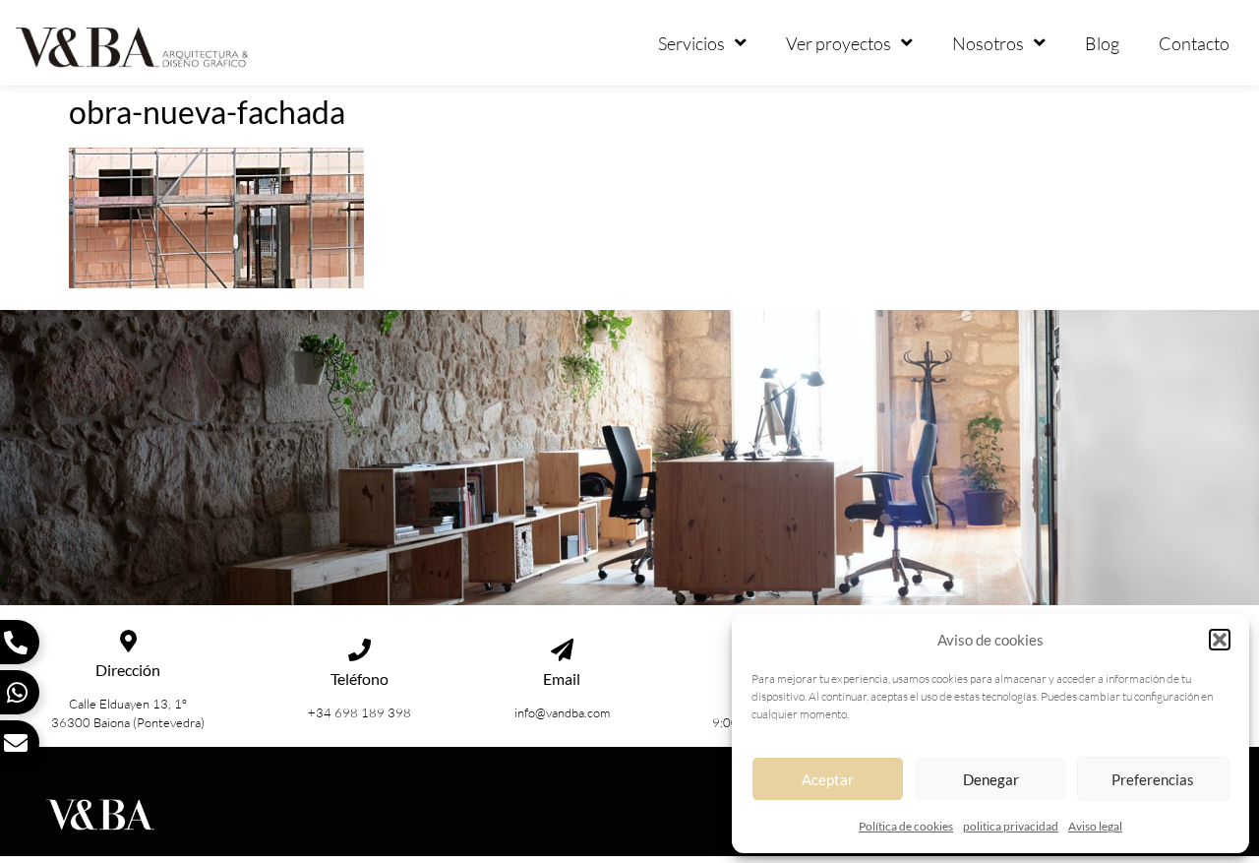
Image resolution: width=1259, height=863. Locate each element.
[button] (1219, 639)
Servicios (691, 43)
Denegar (991, 779)
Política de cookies (906, 826)
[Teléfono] (359, 650)
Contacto (1194, 43)
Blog (1102, 43)
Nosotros (988, 43)
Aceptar (828, 779)
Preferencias (1152, 779)
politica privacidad (1010, 826)
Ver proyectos (838, 43)
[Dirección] (128, 641)
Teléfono (359, 678)
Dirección (127, 669)
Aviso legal (1095, 826)
